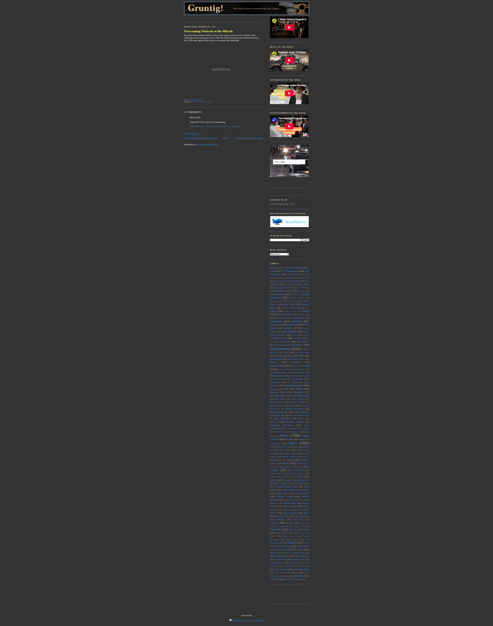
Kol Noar (294, 376)
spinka (287, 579)
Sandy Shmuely (276, 477)
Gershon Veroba (302, 352)
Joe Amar (288, 372)
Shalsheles (288, 480)
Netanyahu (275, 443)
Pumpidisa (305, 460)
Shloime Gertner (285, 496)
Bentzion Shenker (296, 298)
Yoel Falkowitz (288, 566)
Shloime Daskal (301, 493)
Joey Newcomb (302, 372)
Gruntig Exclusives (283, 355)
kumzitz (298, 575)
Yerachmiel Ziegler (297, 553)
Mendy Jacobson (297, 399)
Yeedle (300, 549)
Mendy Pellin (297, 402)
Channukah (276, 321)
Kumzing (305, 376)
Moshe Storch (303, 428)
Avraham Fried (282, 290)
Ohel (296, 447)
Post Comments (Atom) (206, 144)
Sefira (273, 480)
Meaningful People (300, 395)
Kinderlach (280, 376)
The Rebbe (275, 529)
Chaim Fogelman (281, 318)
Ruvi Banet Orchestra (295, 473)
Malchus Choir (277, 392)
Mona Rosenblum (282, 418)
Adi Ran (291, 278)
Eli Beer (297, 338)
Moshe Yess (296, 432)
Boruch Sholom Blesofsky (293, 308)
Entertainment (205, 102)
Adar (282, 278)
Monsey (273, 422)
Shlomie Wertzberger (291, 500)
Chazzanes (275, 324)
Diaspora (294, 335)
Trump (290, 533)
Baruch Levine (276, 294)
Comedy (287, 328)
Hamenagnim (276, 359)
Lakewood (274, 382)
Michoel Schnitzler (279, 412)
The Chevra (301, 526)
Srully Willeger (277, 519)
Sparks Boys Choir (282, 516)
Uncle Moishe (292, 539)
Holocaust (296, 362)
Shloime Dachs (282, 493)
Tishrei (306, 529)
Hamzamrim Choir (295, 359)
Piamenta (274, 453)
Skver (306, 513)
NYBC (290, 439)
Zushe (285, 576)
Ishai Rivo (296, 366)
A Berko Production (293, 268)
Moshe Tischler (280, 432)
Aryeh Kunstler (281, 287)
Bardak (302, 291)
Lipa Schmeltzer (294, 385)
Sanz (289, 477)
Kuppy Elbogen (280, 379)
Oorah (287, 450)
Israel (306, 365)
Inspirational (276, 365)
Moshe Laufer (287, 428)
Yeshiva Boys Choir (279, 556)
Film (286, 352)
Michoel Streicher (302, 412)
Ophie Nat (302, 450)
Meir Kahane (280, 399)
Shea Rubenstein (298, 483)
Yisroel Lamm (298, 559)
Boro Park (288, 304)
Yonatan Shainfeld (300, 569)
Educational (279, 338)
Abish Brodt (292, 274)
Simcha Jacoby (289, 510)
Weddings (289, 542)
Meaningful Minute (278, 396)
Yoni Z (294, 572)
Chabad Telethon (285, 314)
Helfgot (273, 362)
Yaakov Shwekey (282, 546)
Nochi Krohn (285, 447)
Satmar (300, 476)
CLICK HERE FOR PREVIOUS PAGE (201, 138)
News (293, 443)
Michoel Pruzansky (294, 409)
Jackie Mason (275, 372)
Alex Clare (304, 278)
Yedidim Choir (282, 549)
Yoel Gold (304, 566)
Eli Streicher (280, 345)
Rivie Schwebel (296, 470)
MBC (286, 389)
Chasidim (194, 102)
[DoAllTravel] (289, 176)
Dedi (283, 335)
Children (292, 324)
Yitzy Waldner (295, 563)
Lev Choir (292, 382)
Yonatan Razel (280, 569)
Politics (290, 460)
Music (284, 435)
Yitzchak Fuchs (277, 563)
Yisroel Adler (280, 559)
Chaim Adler (304, 315)
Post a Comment (191, 133)
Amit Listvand (280, 281)
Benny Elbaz (294, 294)
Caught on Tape (290, 311)
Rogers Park (275, 473)
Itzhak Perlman (284, 369)
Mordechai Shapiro (294, 422)
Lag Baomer (297, 379)
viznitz (297, 579)
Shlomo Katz (290, 503)
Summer (289, 523)
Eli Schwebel (303, 341)
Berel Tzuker (293, 301)
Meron (292, 405)
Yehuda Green (276, 553)
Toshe (278, 533)
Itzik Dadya (300, 369)
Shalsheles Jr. (303, 480)
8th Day (273, 268)
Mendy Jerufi (276, 402)
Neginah (302, 439)
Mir (291, 415)
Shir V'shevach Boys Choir (283, 486)
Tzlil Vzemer (289, 536)
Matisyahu (298, 392)
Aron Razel (303, 284)
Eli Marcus (285, 341)
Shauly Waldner (280, 483)
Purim (285, 463)
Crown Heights (288, 331)
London (273, 389)
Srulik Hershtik (300, 516)
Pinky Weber (291, 453)
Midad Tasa (279, 415)
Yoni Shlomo (280, 572)
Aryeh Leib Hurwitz (300, 287)
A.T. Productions (289, 271)
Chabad (305, 311)
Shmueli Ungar (290, 506)
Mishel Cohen (303, 415)
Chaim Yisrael (298, 318)
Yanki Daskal (303, 546)
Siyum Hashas (290, 513)
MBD (299, 388)
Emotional (296, 344)
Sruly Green (298, 519)
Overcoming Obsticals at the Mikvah (208, 31)
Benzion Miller (276, 301)
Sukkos (274, 522)
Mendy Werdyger (277, 405)
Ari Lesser (288, 284)
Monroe (301, 419)
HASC (301, 355)
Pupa (276, 463)
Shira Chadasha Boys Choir (295, 490)
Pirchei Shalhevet (290, 457)
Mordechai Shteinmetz (281, 425)
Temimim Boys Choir (285, 526)
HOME (226, 138)
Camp (273, 311)
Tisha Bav (293, 529)
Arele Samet (295, 281)
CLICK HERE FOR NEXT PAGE (248, 138)
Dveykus (306, 335)
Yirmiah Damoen (302, 556)
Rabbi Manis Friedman (289, 467)
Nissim (273, 447)
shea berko (275, 579)
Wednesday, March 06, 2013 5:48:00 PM (214, 126)
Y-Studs (306, 543)
